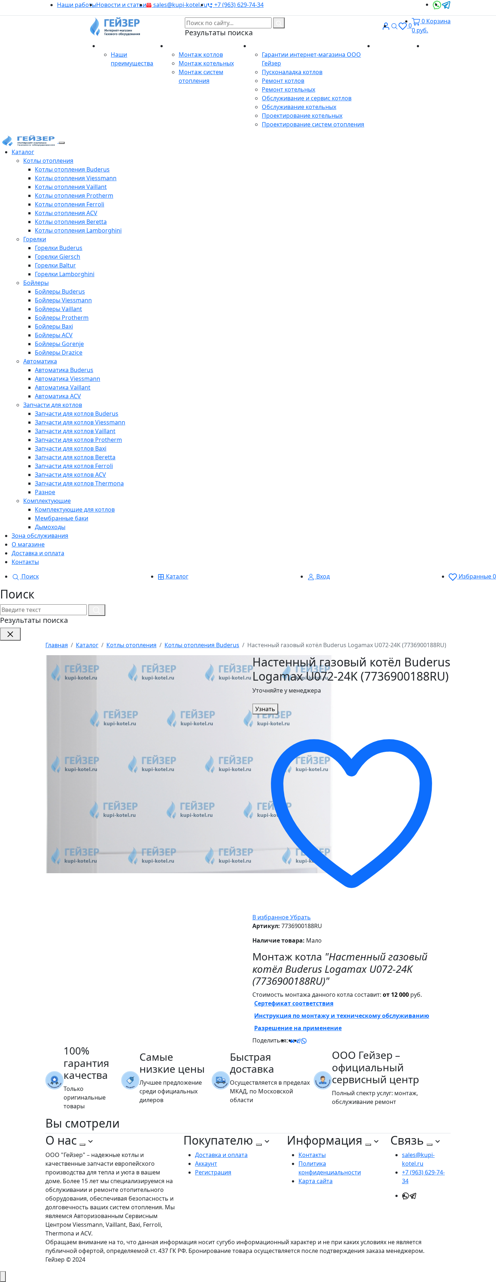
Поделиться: (270, 1040)
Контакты (437, 46)
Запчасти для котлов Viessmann (80, 422)
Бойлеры (36, 283)
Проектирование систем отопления (313, 124)
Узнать (265, 709)
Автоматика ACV (58, 396)
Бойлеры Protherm (62, 318)
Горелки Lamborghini (64, 274)
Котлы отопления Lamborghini (78, 230)
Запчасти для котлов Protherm (78, 440)
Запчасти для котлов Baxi (70, 448)
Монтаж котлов (201, 55)
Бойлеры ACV (54, 335)
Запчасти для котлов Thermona (79, 483)
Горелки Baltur (55, 265)
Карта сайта (315, 1181)
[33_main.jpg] (190, 764)
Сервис (261, 46)
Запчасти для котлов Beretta (75, 457)
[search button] (279, 22)
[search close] (10, 634)
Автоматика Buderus (64, 370)
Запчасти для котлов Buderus (76, 414)
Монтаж (179, 46)
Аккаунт (206, 1164)
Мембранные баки (61, 518)
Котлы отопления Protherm (74, 195)
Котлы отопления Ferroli (69, 204)
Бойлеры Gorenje (59, 344)
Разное (45, 492)
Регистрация (213, 1172)
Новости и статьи (121, 5)
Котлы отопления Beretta (71, 222)
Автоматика (40, 361)
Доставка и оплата (38, 553)
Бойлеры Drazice (58, 352)
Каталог (23, 152)
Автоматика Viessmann (67, 379)
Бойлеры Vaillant (58, 309)
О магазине (116, 46)
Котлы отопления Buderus (72, 169)
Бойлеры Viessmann (63, 300)
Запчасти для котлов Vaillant (75, 431)
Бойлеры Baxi (54, 326)
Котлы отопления (48, 161)
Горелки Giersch (57, 257)
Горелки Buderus (58, 248)
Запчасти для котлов (52, 405)
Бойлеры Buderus (60, 291)
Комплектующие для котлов (75, 509)
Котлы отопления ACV (66, 213)
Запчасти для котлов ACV (70, 475)
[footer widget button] (82, 1145)
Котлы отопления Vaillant (71, 187)
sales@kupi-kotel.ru (179, 5)
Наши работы (76, 5)
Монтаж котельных (206, 63)
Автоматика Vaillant (62, 387)
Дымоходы (50, 527)
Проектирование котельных (302, 116)
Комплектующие (47, 501)
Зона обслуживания (40, 536)
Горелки (34, 239)
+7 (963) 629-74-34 (238, 5)
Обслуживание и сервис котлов (306, 98)
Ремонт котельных (288, 89)
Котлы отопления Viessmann (76, 178)
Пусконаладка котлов (292, 72)
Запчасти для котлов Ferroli (74, 466)
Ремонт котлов (283, 81)
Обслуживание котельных (299, 107)
